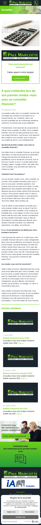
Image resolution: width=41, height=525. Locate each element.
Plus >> (21, 343)
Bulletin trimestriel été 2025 (15, 409)
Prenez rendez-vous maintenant (14, 436)
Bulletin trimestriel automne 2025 (17, 373)
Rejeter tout (11, 512)
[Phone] (36, 3)
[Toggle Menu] (4, 3)
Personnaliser (29, 512)
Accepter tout (20, 517)
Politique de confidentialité (26, 506)
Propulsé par (27, 521)
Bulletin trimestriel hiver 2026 (16, 338)
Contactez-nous (19, 78)
